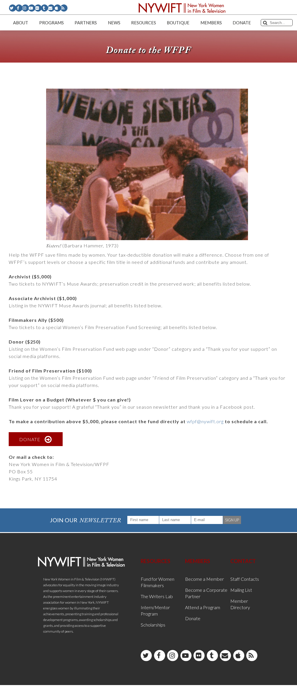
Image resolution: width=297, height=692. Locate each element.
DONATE (29, 439)
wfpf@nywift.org (205, 421)
